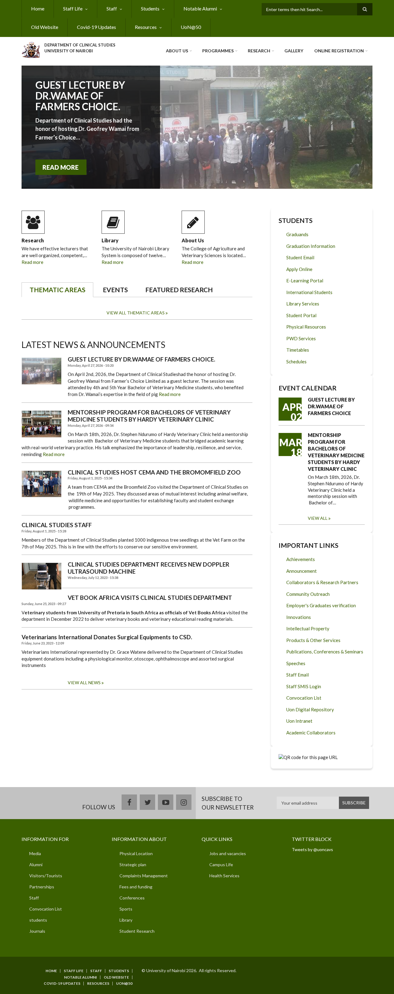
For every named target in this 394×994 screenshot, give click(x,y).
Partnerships (41, 886)
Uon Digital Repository (310, 709)
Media (35, 853)
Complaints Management (143, 875)
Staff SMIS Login (303, 686)
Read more (32, 262)
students (38, 920)
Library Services (302, 303)
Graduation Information (310, 246)
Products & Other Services (313, 640)
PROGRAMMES (218, 50)
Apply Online (299, 269)
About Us (177, 50)
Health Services (224, 875)
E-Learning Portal (304, 280)
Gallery (293, 50)
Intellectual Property (307, 628)
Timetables (297, 350)
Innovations (298, 617)
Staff (112, 8)
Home (37, 8)
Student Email (300, 257)
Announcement (301, 571)
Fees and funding (135, 886)
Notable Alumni (200, 8)
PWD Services (301, 338)
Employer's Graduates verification (321, 605)
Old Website (44, 27)
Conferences (132, 897)
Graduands (297, 234)
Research (259, 50)
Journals (37, 931)
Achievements (300, 559)
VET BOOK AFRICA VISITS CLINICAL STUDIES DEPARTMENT (150, 597)
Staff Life (72, 8)
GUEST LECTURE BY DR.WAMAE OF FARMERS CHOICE (331, 406)
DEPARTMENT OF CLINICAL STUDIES (79, 44)
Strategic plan (132, 864)
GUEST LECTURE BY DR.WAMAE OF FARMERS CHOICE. (80, 95)
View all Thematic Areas (136, 312)
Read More (60, 167)
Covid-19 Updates (96, 27)
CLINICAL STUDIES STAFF (57, 525)
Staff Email (297, 674)
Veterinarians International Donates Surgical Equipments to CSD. (107, 637)
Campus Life (221, 864)
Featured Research (179, 289)
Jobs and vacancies (227, 853)
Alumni (35, 864)
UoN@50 (191, 27)
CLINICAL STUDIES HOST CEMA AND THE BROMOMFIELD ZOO (154, 472)
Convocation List (303, 698)
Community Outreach (308, 594)
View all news (84, 682)
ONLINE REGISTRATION (339, 50)
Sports (125, 908)
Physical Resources (306, 326)
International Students (309, 292)
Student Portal (301, 315)
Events (115, 289)
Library (110, 240)
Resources (146, 27)
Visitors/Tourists (45, 875)
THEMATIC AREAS (57, 289)
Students (150, 8)
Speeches (295, 663)
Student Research (137, 931)
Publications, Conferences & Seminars (324, 651)
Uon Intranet (299, 721)
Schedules (296, 361)
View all (318, 518)
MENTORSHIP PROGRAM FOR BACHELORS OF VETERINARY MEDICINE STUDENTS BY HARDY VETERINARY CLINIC (149, 416)
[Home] (31, 49)
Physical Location (136, 853)
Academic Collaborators (311, 732)
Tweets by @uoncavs (312, 849)
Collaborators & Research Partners (322, 582)
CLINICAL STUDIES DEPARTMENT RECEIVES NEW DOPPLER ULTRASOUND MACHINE (148, 568)
